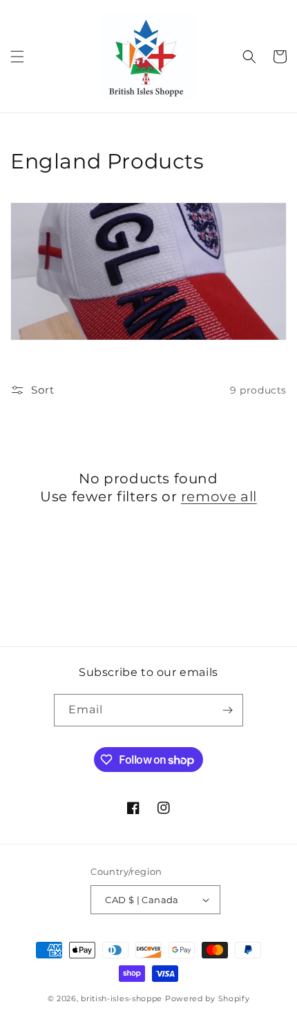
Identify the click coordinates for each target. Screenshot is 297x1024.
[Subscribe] (227, 710)
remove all (219, 496)
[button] (17, 56)
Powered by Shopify (207, 998)
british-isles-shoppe (121, 998)
